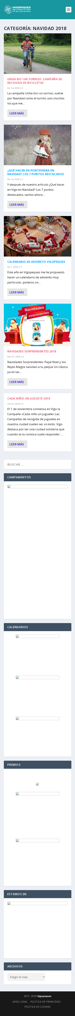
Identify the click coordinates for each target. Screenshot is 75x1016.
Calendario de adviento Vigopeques (36, 262)
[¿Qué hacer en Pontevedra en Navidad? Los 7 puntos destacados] (37, 145)
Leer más (16, 113)
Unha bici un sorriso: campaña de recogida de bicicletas (34, 81)
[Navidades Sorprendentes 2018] (37, 325)
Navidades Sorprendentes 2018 (31, 351)
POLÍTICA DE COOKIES (37, 1006)
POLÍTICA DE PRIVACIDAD (45, 1001)
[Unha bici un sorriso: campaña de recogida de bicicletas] (37, 53)
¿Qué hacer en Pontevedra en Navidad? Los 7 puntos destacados (35, 172)
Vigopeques (44, 996)
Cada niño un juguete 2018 (28, 398)
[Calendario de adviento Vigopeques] (37, 236)
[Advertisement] (37, 577)
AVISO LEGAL (20, 1001)
